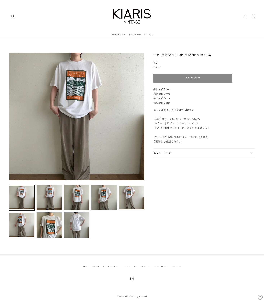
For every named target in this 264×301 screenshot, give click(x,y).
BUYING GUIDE (110, 266)
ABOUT (95, 266)
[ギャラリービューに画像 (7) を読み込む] (49, 225)
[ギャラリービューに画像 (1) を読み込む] (22, 197)
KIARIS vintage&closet (136, 296)
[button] (13, 16)
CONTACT (126, 266)
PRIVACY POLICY (142, 266)
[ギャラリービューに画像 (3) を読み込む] (76, 197)
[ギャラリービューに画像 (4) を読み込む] (104, 197)
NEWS (86, 266)
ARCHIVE (176, 266)
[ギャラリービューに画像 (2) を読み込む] (49, 197)
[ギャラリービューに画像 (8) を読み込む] (76, 225)
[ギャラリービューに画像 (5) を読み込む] (131, 197)
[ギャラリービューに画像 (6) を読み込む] (22, 225)
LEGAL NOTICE (161, 266)
